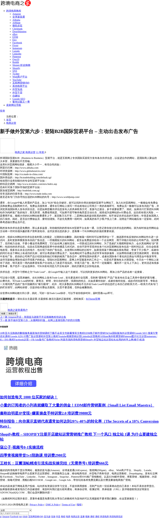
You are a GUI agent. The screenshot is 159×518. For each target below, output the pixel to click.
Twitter (15, 73)
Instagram (17, 48)
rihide (25, 516)
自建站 (16, 95)
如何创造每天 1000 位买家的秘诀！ (29, 397)
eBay (15, 34)
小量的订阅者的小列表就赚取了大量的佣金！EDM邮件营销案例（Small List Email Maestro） (77, 405)
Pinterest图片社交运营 (134, 336)
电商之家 (20, 152)
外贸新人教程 (50, 336)
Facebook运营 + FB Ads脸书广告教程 (34, 339)
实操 (53, 516)
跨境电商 (104, 516)
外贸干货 (17, 92)
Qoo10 (15, 59)
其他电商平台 (19, 86)
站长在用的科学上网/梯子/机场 (128, 339)
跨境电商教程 (13, 10)
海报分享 (12, 313)
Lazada (16, 51)
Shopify (16, 68)
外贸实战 (17, 89)
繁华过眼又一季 (21, 101)
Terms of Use (68, 504)
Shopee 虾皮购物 (21, 65)
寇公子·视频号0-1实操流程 (21, 447)
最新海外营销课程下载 (42, 333)
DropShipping (19, 31)
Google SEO (18, 99)
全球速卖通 (18, 16)
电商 (68, 516)
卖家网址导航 (13, 105)
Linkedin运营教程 (90, 336)
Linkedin (16, 53)
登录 (2, 110)
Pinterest (16, 56)
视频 (87, 516)
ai (1, 516)
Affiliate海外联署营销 (111, 336)
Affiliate (16, 22)
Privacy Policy (37, 504)
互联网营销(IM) (20, 82)
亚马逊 (47, 516)
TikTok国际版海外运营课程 (119, 333)
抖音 (58, 516)
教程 (63, 516)
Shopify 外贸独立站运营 (98, 339)
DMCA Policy (53, 504)
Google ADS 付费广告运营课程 (26, 336)
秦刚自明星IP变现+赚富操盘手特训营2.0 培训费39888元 (46, 413)
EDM (15, 37)
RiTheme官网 (93, 299)
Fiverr (15, 45)
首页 (8, 119)
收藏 (3, 313)
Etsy (14, 40)
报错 (79, 504)
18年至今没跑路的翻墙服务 (15, 333)
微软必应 (17, 25)
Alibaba (16, 20)
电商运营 (11, 123)
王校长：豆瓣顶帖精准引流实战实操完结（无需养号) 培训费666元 (54, 463)
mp (20, 516)
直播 (82, 516)
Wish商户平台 (19, 76)
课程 (92, 516)
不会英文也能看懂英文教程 (69, 333)
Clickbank (17, 28)
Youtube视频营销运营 (69, 336)
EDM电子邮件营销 (94, 333)
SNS (14, 71)
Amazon (16, 14)
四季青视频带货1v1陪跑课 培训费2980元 (33, 455)
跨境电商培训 (116, 516)
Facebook (17, 42)
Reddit (15, 62)
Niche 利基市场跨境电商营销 (69, 339)
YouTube (16, 79)
